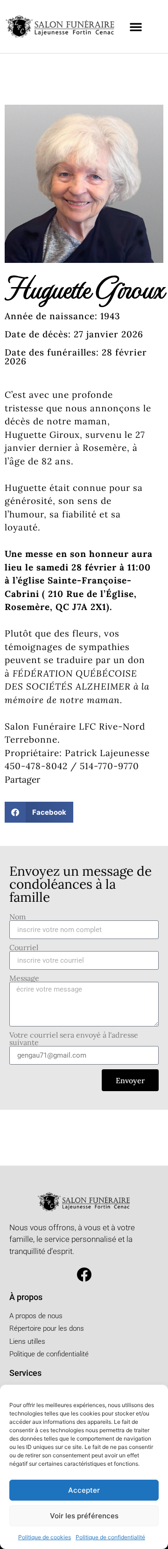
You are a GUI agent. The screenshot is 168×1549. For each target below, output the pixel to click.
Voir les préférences (84, 1515)
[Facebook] (84, 1274)
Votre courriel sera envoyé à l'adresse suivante (73, 1038)
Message (24, 978)
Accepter (84, 1490)
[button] (136, 26)
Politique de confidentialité (110, 1537)
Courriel (23, 947)
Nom (17, 916)
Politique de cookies (44, 1537)
